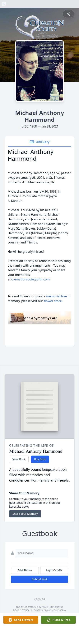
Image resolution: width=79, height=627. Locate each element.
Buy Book (40, 459)
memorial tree (56, 296)
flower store (53, 301)
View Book (18, 459)
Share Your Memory (25, 513)
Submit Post (39, 579)
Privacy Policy (28, 610)
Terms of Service (50, 610)
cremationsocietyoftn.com (30, 279)
